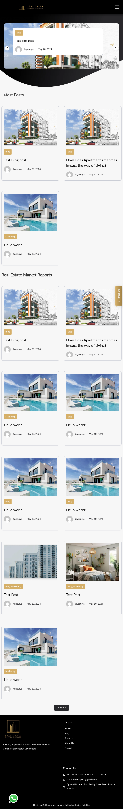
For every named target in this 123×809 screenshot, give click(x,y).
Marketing (10, 237)
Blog (19, 33)
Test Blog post (24, 40)
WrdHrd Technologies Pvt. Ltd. (75, 805)
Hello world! (14, 245)
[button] (7, 48)
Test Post (11, 595)
